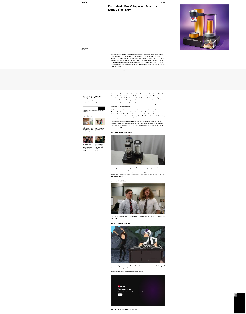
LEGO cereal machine (129, 96)
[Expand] (235, 294)
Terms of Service (101, 110)
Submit (101, 108)
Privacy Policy (86, 111)
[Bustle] (84, 2)
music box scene (139, 114)
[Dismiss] (244, 294)
